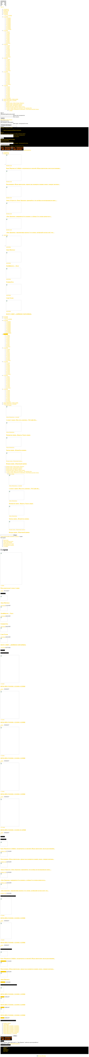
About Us (5, 1047)
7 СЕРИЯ (8, 25)
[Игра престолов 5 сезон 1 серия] (11, 584)
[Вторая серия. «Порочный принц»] (13, 459)
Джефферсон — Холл (12, 266)
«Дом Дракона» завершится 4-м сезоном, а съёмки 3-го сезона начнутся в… (29, 216)
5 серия (8, 36)
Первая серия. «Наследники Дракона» (15, 103)
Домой (2, 536)
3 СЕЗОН (5, 58)
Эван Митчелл (10, 250)
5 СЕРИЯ (8, 23)
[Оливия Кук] (13, 278)
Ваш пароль (16, 116)
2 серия (8, 46)
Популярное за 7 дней (8, 543)
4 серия (8, 35)
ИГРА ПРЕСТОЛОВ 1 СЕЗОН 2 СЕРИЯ (13, 758)
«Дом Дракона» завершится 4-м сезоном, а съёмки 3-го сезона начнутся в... (23, 880)
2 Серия (8, 33)
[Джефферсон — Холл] (13, 262)
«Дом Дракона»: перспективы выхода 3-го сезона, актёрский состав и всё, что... (25, 890)
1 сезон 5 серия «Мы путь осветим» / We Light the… (21, 420)
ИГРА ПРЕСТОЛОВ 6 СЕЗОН (11, 1029)
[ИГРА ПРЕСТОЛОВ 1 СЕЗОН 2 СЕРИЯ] (10, 754)
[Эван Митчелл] (13, 245)
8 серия (8, 40)
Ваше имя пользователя (19, 115)
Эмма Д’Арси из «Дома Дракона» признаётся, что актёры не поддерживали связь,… (31, 200)
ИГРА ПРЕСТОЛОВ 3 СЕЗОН (11, 1028)
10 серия (8, 43)
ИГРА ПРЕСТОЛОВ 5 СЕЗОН (11, 536)
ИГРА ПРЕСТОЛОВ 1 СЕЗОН (11, 1027)
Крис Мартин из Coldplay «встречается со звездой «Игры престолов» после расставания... (28, 848)
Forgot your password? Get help (8, 139)
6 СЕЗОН (5, 16)
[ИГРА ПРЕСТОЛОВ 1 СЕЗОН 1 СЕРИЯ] (10, 790)
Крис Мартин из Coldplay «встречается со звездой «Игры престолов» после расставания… (33, 168)
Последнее (5, 540)
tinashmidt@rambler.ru (15, 1043)
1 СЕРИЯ (8, 18)
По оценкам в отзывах (8, 545)
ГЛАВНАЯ (6, 9)
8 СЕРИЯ (8, 26)
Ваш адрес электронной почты (20, 123)
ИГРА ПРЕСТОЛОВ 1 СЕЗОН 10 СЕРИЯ (13, 830)
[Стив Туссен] (13, 294)
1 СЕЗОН (5, 85)
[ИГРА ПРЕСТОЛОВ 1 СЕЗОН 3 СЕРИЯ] (10, 718)
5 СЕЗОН (5, 30)
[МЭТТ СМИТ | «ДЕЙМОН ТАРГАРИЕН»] (13, 310)
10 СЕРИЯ (8, 29)
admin (2, 590)
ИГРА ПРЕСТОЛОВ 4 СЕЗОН (11, 1030)
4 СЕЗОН (5, 44)
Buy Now (5, 1051)
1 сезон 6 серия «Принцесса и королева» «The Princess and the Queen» (22, 109)
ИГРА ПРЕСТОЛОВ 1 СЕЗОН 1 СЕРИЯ (13, 794)
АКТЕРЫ (5, 11)
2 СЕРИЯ (8, 19)
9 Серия (8, 55)
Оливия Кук (10, 282)
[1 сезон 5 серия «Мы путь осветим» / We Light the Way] (13, 416)
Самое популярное (7, 542)
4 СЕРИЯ (8, 21)
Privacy (5, 1048)
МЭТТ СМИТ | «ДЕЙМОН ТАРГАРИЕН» (19, 314)
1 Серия (8, 45)
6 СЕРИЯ (8, 24)
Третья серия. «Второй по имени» (14, 105)
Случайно (5, 546)
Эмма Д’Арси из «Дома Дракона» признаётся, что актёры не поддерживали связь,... (26, 869)
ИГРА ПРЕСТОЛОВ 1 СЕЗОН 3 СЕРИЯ (13, 722)
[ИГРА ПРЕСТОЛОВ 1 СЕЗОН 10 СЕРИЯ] (10, 826)
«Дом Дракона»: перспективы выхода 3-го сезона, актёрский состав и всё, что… (30, 232)
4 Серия (8, 49)
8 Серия (8, 54)
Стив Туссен (9, 298)
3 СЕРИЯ (8, 20)
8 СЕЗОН (5, 13)
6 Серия (8, 51)
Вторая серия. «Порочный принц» (14, 104)
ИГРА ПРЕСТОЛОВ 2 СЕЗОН (10, 1032)
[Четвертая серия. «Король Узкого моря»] (13, 431)
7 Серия (8, 53)
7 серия (8, 39)
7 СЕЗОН (5, 14)
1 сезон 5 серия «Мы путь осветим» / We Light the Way (19, 108)
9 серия (8, 41)
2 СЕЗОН (5, 71)
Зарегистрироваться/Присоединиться (12, 130)
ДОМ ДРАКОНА (10, 432)
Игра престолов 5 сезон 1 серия (10, 588)
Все (7, 405)
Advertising (5, 1049)
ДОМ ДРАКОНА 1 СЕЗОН (9, 100)
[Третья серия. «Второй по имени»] (13, 446)
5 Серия (8, 50)
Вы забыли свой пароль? (6, 119)
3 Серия (8, 61)
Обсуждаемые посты (8, 541)
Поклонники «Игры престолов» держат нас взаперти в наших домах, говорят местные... (27, 859)
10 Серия (8, 56)
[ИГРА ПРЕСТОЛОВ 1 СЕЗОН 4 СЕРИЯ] (10, 682)
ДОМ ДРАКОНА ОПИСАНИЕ (10, 99)
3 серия (8, 34)
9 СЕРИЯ (8, 28)
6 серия (8, 38)
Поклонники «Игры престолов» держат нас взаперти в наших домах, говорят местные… (33, 184)
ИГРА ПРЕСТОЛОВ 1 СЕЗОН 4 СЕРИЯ (13, 686)
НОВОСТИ (6, 10)
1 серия (8, 31)
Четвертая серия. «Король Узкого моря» (15, 106)
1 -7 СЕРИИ (9, 15)
